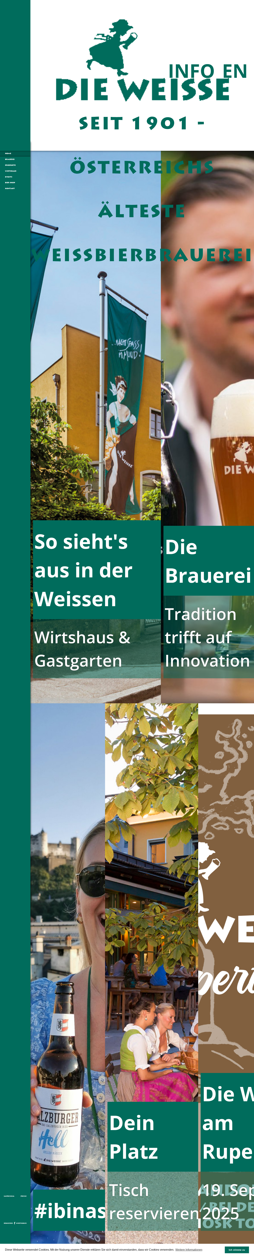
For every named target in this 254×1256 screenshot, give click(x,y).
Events (8, 177)
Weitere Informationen (188, 1249)
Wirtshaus (10, 171)
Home (8, 153)
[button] (204, 1250)
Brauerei (10, 159)
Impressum (9, 1196)
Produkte (10, 165)
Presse (24, 1196)
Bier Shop (10, 182)
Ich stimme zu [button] (237, 1249)
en (235, 70)
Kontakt (10, 188)
